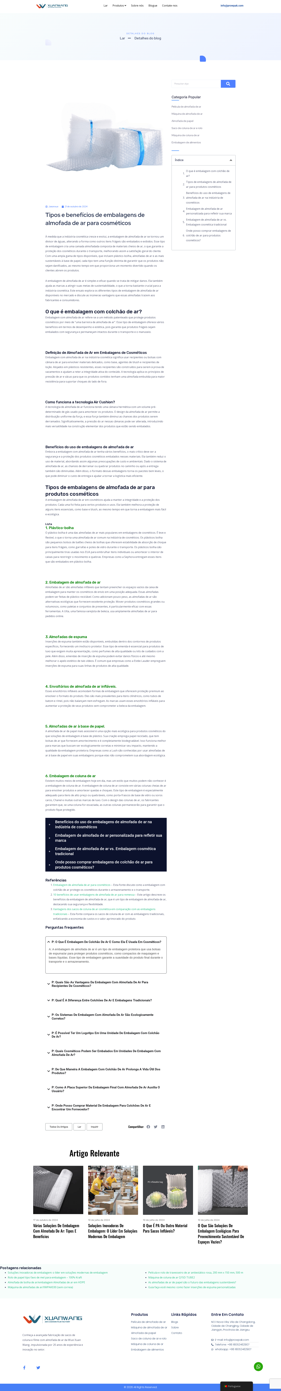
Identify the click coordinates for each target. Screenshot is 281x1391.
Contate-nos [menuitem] (169, 5)
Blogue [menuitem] (152, 5)
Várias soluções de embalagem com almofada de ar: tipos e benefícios (56, 1230)
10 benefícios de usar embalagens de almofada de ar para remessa (93, 894)
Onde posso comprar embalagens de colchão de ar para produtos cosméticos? (208, 235)
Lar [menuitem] (106, 5)
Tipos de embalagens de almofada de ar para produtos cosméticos (208, 184)
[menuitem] (119, 6)
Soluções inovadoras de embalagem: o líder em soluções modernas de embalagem (112, 1230)
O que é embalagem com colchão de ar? (207, 173)
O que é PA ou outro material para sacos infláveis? (165, 1228)
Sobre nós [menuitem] (137, 5)
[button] (106, 824)
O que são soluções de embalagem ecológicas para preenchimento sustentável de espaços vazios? (221, 1233)
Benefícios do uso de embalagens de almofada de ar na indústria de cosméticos (208, 197)
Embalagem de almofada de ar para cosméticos (81, 885)
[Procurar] (228, 84)
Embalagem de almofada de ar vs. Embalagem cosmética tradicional (206, 222)
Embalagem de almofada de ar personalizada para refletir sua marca (209, 211)
